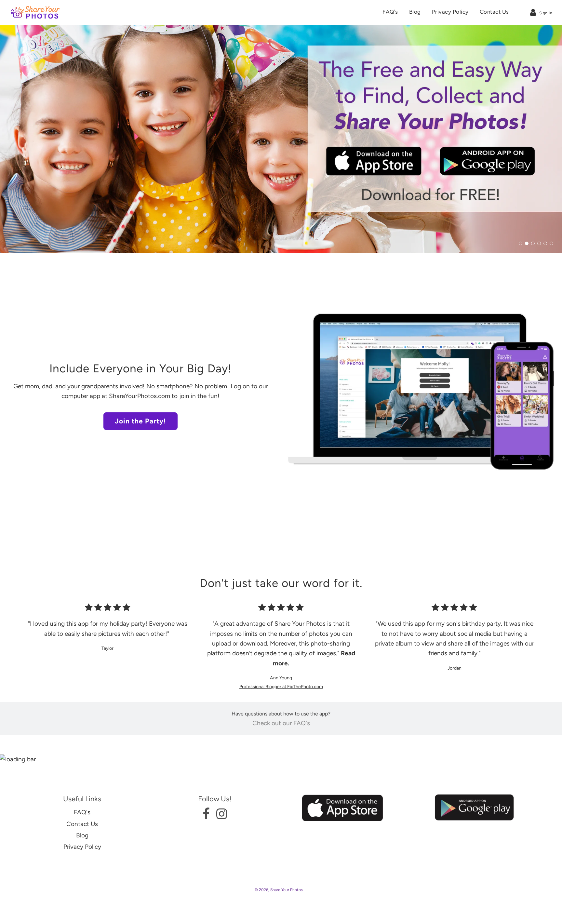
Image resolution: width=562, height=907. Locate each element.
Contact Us (494, 11)
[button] (520, 243)
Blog (415, 11)
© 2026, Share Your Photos (279, 889)
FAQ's (390, 11)
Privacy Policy (450, 11)
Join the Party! (140, 421)
